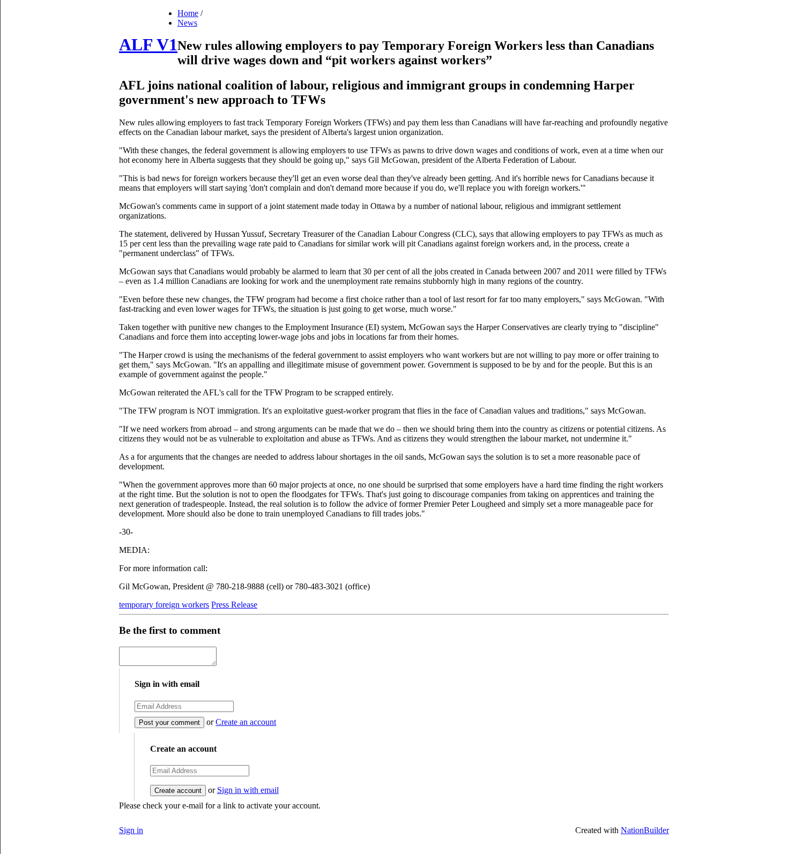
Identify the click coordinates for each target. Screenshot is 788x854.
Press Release (234, 604)
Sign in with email (248, 790)
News (187, 22)
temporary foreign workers (164, 604)
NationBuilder (645, 830)
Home (187, 13)
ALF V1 (148, 44)
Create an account (245, 721)
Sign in (131, 830)
